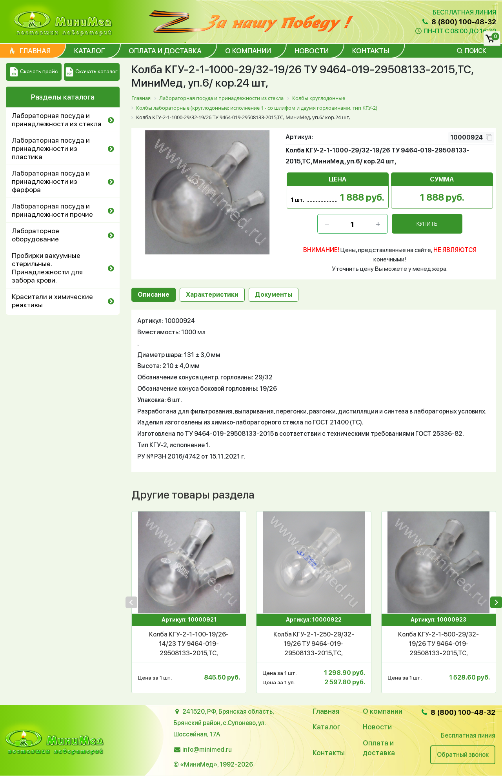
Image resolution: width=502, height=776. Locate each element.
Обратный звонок (463, 754)
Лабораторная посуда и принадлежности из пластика (51, 148)
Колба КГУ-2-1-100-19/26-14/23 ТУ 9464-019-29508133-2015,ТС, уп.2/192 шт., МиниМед (189, 644)
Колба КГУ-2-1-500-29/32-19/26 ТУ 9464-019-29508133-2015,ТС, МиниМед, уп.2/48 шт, (438, 644)
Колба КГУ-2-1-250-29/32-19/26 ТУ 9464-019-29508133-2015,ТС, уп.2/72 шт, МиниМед (313, 644)
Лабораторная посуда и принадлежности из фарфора (51, 181)
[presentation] (131, 602)
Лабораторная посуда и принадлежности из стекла (57, 119)
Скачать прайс (39, 71)
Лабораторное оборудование (35, 235)
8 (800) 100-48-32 (463, 22)
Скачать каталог (96, 71)
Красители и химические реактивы (52, 300)
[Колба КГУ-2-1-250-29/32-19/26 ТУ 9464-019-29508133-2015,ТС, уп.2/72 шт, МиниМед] (313, 562)
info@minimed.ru (207, 749)
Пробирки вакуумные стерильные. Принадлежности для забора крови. (47, 267)
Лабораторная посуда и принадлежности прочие (52, 210)
